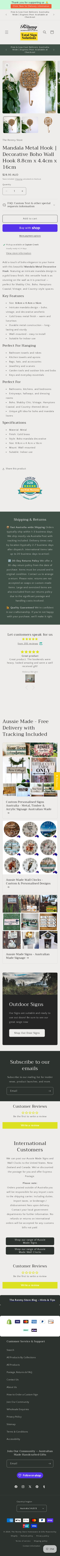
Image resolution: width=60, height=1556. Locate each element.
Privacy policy (42, 1536)
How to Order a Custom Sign (22, 1394)
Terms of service (23, 1541)
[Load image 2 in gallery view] (30, 125)
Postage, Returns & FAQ (19, 1372)
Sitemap (11, 1424)
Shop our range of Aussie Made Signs (30, 1241)
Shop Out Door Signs (27, 1032)
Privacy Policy (14, 1417)
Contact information (31, 1546)
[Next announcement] (54, 14)
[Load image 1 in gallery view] (11, 125)
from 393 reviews (28, 643)
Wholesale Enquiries (18, 1409)
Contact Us (13, 1379)
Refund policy (27, 1536)
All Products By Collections (21, 1357)
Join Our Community (18, 1402)
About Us (12, 1387)
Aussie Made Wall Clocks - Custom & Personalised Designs (28, 882)
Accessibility (13, 1439)
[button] (6, 32)
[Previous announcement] (6, 14)
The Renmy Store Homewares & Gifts (29, 1532)
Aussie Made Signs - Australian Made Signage (28, 956)
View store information (18, 253)
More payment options (30, 236)
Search (10, 1350)
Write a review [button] (30, 1125)
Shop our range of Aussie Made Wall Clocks (30, 1251)
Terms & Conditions (17, 1431)
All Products (13, 1365)
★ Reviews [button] (57, 781)
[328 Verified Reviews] (30, 501)
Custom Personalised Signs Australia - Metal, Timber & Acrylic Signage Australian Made (29, 806)
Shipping (18, 179)
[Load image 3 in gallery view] (48, 125)
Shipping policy (41, 1541)
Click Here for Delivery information (31, 6)
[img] (30, 639)
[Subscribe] (49, 1091)
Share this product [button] (16, 468)
